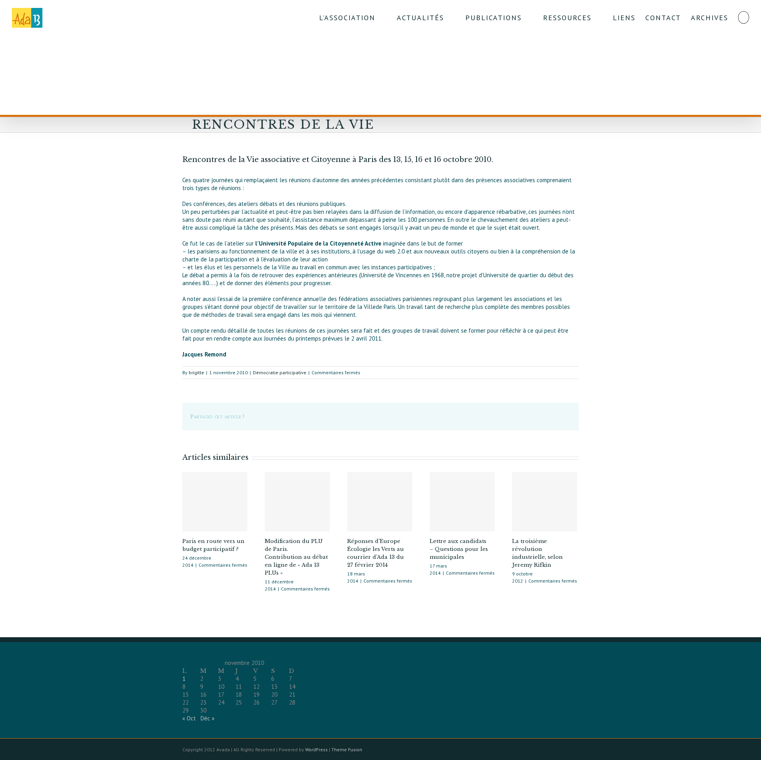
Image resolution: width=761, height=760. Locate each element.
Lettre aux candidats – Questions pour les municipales (459, 549)
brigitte (196, 372)
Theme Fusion (346, 749)
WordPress (316, 749)
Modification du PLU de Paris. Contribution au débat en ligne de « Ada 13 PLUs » (296, 557)
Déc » (207, 718)
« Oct (189, 718)
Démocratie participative (279, 372)
